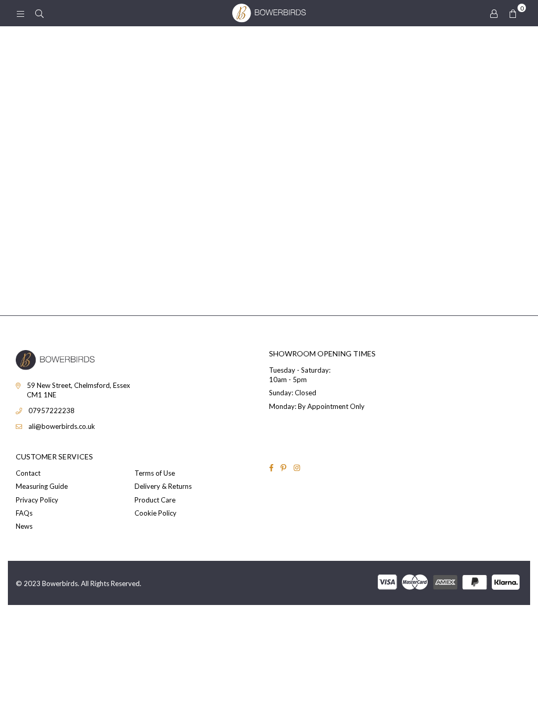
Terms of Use (154, 473)
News (24, 526)
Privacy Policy (37, 500)
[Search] (39, 13)
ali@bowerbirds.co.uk (61, 426)
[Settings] (493, 13)
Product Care (154, 500)
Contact (28, 473)
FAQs (24, 513)
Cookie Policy (155, 513)
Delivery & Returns (163, 486)
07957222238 (51, 410)
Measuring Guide (42, 486)
